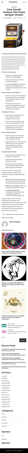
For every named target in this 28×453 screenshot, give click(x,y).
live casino (15, 214)
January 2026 (5, 380)
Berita (3, 414)
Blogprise (20, 450)
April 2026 (4, 378)
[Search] (25, 1)
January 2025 (5, 397)
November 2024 (6, 402)
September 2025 (6, 390)
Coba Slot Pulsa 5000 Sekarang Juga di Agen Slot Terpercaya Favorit (13, 252)
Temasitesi (13, 2)
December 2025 (6, 383)
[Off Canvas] (2, 2)
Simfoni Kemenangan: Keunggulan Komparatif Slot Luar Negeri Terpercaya (13, 317)
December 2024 (6, 399)
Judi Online (14, 6)
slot (3, 435)
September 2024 (6, 406)
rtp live (21, 214)
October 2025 (5, 388)
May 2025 (4, 392)
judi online (9, 214)
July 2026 (4, 376)
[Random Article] (23, 2)
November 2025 (6, 385)
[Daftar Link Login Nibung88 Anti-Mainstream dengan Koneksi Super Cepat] (13, 284)
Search (3, 337)
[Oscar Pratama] (5, 224)
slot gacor (4, 439)
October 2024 (5, 404)
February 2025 (5, 395)
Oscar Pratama (7, 17)
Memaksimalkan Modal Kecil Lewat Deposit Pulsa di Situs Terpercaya (14, 363)
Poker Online (4, 423)
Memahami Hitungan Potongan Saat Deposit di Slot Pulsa (14, 367)
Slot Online (17, 77)
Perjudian (4, 420)
